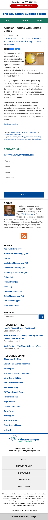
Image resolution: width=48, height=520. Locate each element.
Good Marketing (13, 291)
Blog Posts (24, 487)
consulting (21, 137)
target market (25, 139)
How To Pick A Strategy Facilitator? (19, 328)
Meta (8, 287)
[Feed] (24, 236)
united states (37, 139)
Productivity (11, 282)
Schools (11, 139)
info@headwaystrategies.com (19, 155)
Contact (24, 20)
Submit (24, 194)
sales (5, 139)
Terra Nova (8, 411)
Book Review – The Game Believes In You (22, 346)
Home (8, 20)
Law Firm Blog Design (23, 517)
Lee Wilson (33, 510)
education (29, 137)
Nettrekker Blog (11, 387)
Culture (9, 258)
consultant (13, 137)
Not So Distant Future (13, 383)
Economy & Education (15, 272)
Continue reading (11, 124)
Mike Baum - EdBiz (12, 378)
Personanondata (11, 397)
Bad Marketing (12, 301)
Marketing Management (12, 134)
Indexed (7, 430)
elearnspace (9, 368)
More (40, 20)
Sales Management (14, 296)
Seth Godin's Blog (12, 406)
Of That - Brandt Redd (13, 392)
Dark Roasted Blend (12, 425)
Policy (8, 277)
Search (41, 316)
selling (17, 139)
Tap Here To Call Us (24, 6)
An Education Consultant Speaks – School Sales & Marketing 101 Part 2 (24, 40)
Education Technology (16, 254)
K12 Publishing (31, 132)
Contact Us (24, 480)
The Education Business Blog (24, 14)
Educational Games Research (17, 364)
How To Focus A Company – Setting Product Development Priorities (23, 336)
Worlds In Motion (11, 420)
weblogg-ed (9, 416)
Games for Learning (14, 268)
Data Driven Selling (18, 132)
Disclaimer (24, 473)
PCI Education (27, 214)
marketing (37, 137)
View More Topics (11, 305)
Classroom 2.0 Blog (12, 359)
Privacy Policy (24, 466)
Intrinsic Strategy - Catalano (16, 373)
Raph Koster (9, 402)
